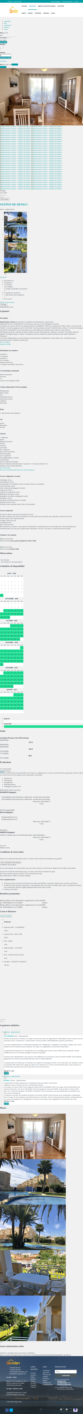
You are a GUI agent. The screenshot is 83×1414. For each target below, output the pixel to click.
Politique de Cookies (47, 1376)
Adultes (2, 44)
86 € (8, 1101)
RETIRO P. (7, 1080)
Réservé (7, 719)
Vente (24, 13)
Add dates (3, 42)
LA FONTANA (8, 1036)
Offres (30, 13)
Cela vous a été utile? (41, 801)
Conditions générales (46, 1371)
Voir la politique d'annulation (11, 862)
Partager (4, 305)
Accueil (24, 6)
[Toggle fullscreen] (3, 195)
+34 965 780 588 (14, 1370)
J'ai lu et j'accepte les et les (64, 1382)
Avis (5, 23)
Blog (53, 13)
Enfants (2, 52)
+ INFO (6, 1073)
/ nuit (12, 1101)
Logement (7, 21)
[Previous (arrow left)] (1, 197)
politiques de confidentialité (62, 1382)
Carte (6, 29)
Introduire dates (5, 58)
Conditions (7, 25)
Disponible (8, 724)
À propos (38, 13)
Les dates (3, 38)
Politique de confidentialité (47, 1384)
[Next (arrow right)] (3, 197)
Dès (1, 33)
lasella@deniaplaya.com (17, 1374)
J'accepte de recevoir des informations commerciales (65, 1388)
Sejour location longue (46, 6)
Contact (46, 13)
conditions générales (64, 1384)
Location (32, 6)
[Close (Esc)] (1, 195)
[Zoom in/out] (5, 195)
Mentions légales (46, 1380)
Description (5, 199)
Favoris (76, 1)
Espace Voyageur (56, 1)
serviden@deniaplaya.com (18, 1372)
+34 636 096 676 (14, 1368)
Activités (60, 6)
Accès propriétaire (67, 1)
